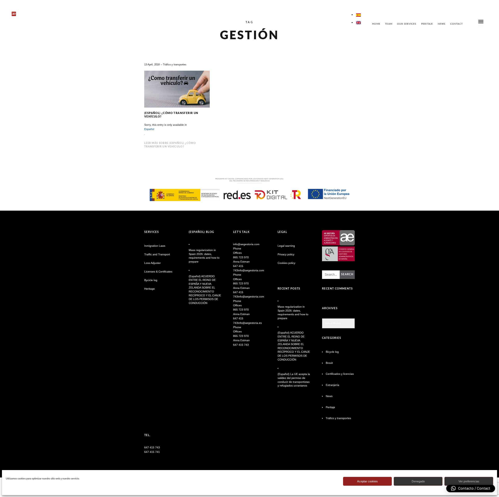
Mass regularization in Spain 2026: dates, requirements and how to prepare (204, 255)
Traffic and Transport (157, 254)
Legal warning (286, 245)
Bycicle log (150, 280)
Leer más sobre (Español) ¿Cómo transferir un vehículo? (170, 145)
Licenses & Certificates (158, 271)
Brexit (329, 362)
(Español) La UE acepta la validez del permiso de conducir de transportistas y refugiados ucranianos (294, 379)
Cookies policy (286, 263)
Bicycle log (332, 351)
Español (149, 129)
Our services (406, 24)
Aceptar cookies (367, 481)
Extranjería (332, 385)
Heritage (149, 288)
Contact (456, 24)
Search (347, 274)
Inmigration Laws (154, 245)
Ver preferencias (468, 481)
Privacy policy (286, 254)
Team (388, 24)
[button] (470, 488)
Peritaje (427, 24)
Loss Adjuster (152, 263)
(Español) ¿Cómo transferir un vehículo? (171, 115)
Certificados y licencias (340, 373)
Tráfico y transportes (174, 64)
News (442, 24)
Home (376, 24)
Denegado (418, 481)
